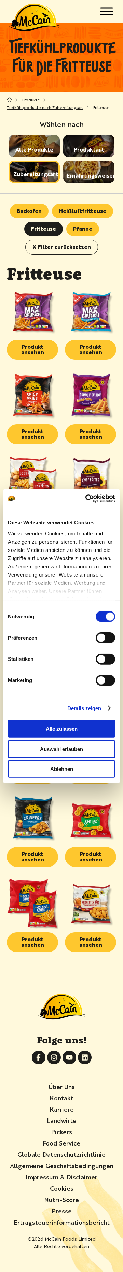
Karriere (62, 1109)
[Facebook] (38, 1057)
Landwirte (62, 1120)
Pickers (61, 1131)
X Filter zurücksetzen (61, 246)
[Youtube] (69, 1057)
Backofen (29, 210)
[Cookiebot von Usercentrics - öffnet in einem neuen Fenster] (86, 498)
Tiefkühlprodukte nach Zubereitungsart (45, 107)
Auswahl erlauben (61, 749)
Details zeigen (84, 708)
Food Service (61, 1143)
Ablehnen (61, 769)
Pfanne (82, 228)
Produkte (31, 99)
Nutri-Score (61, 1199)
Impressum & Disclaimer (61, 1177)
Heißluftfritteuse (82, 210)
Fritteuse (43, 228)
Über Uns (62, 1086)
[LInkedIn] (85, 1057)
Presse (62, 1211)
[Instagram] (54, 1057)
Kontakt (61, 1097)
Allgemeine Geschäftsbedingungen (61, 1165)
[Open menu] (106, 11)
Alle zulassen (62, 729)
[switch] (105, 637)
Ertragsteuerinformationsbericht (62, 1222)
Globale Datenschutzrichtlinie (61, 1154)
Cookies (61, 1188)
